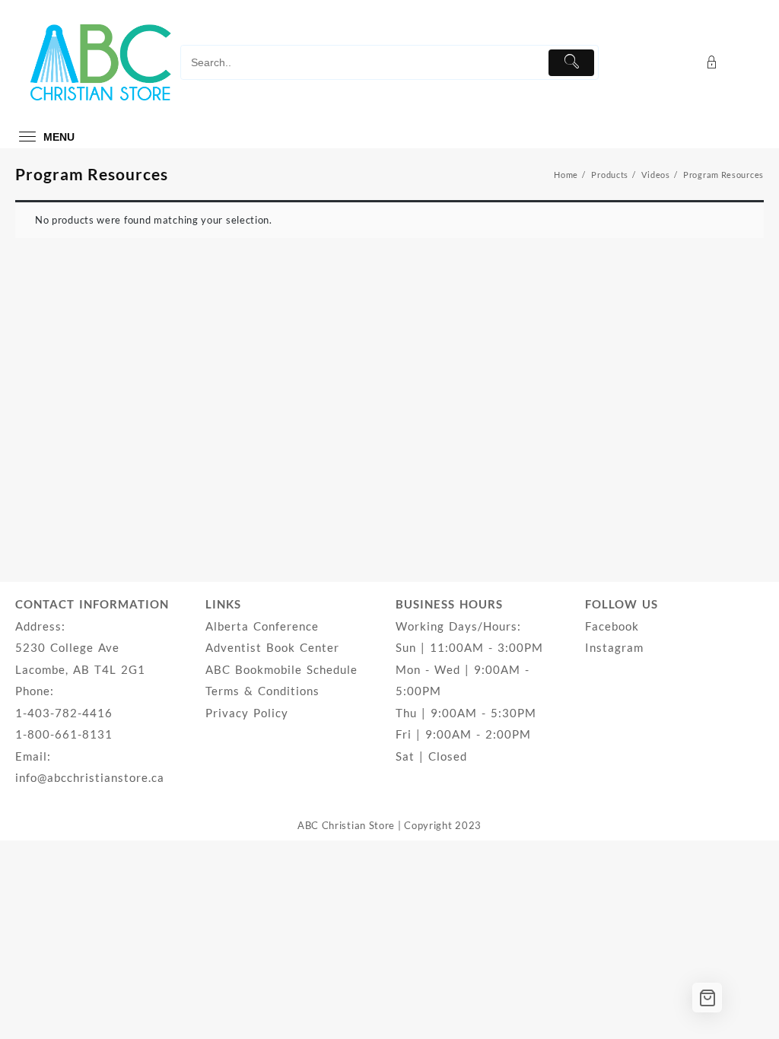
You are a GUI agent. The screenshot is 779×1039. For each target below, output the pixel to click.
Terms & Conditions (262, 690)
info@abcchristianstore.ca (89, 777)
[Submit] (571, 62)
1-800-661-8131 (64, 734)
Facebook (612, 626)
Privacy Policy (246, 713)
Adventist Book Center (272, 647)
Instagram (614, 647)
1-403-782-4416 (64, 713)
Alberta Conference (262, 626)
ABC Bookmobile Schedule (281, 669)
